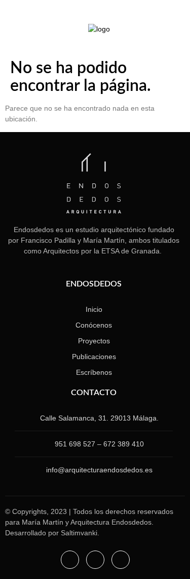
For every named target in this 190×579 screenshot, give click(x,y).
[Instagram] (19, 34)
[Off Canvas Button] (164, 28)
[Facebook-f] (70, 560)
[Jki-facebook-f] (43, 34)
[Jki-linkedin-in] (31, 34)
